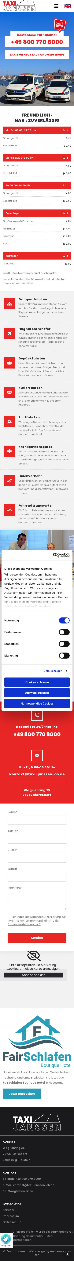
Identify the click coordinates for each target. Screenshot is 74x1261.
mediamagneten (53, 1253)
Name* (12, 812)
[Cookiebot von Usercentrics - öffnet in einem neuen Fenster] (53, 555)
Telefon (13, 831)
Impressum (11, 1216)
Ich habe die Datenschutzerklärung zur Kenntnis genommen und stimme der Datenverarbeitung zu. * (37, 920)
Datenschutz (12, 1222)
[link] (33, 955)
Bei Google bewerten (18, 1191)
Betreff (12, 869)
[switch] (64, 632)
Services (9, 1210)
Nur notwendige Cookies (37, 703)
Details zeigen (52, 670)
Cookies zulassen (37, 682)
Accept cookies (33, 975)
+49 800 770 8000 (37, 42)
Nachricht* (15, 888)
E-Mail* (12, 850)
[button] (37, 734)
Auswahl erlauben (37, 692)
